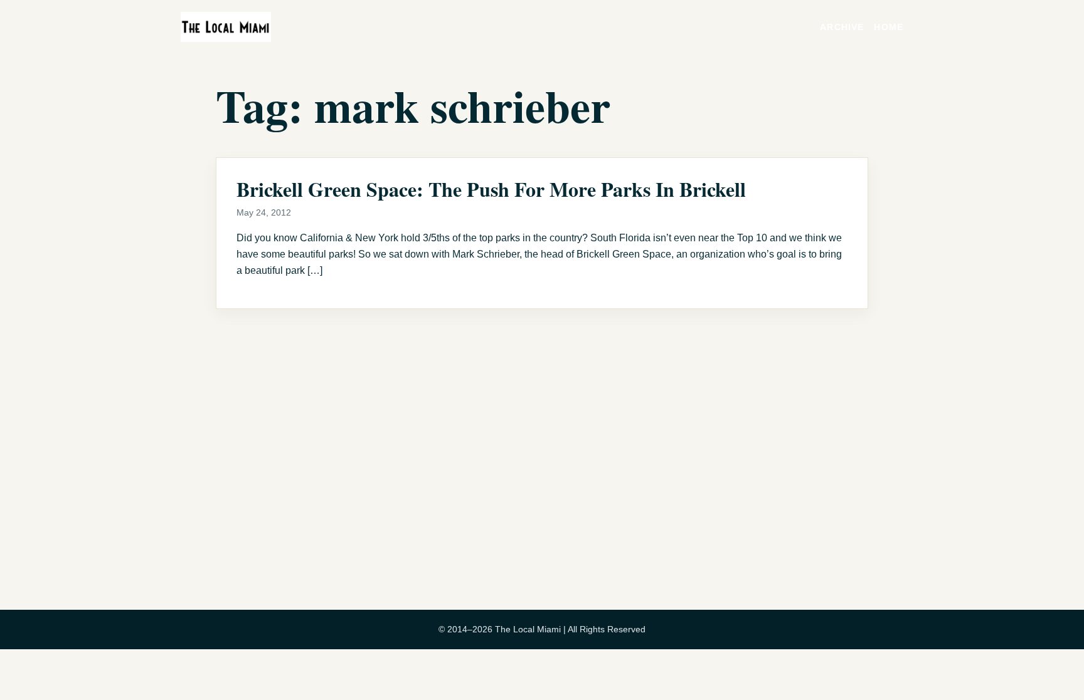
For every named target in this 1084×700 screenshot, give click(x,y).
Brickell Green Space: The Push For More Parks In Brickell (491, 189)
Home (888, 27)
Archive (842, 27)
